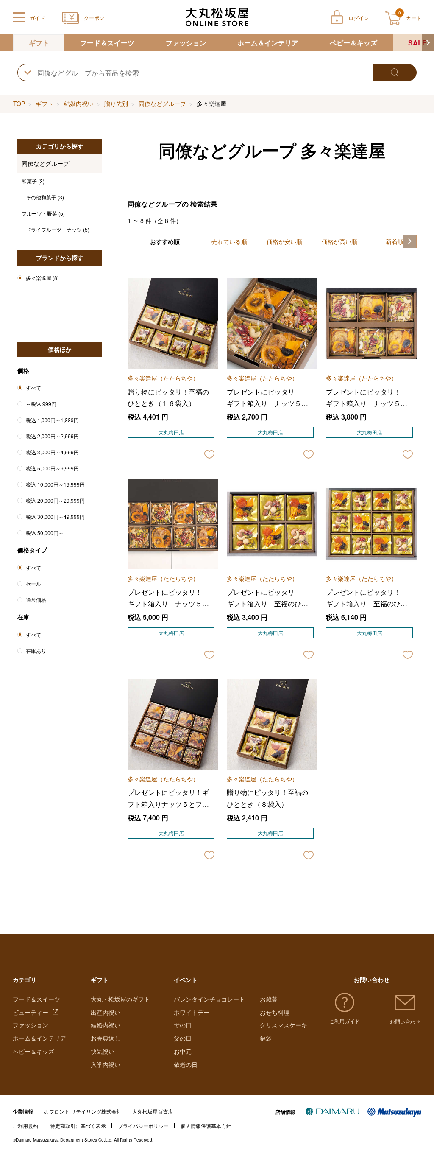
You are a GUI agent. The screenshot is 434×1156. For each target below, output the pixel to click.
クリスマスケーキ (283, 1025)
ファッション (186, 43)
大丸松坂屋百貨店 (152, 1111)
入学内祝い (105, 1064)
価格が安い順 (284, 241)
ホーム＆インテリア (267, 43)
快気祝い (102, 1051)
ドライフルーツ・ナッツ (57, 229)
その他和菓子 (45, 197)
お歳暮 (269, 999)
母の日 (183, 1025)
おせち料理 (274, 1012)
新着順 (394, 241)
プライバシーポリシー (143, 1125)
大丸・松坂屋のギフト (120, 999)
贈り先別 (116, 103)
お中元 (183, 1051)
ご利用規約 (25, 1125)
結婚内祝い (79, 103)
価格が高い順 (339, 241)
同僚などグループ (162, 103)
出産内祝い (105, 1012)
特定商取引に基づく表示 (78, 1125)
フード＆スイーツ (107, 43)
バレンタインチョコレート (209, 999)
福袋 (266, 1038)
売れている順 (229, 241)
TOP (19, 103)
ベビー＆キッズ (353, 43)
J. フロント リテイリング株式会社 (83, 1111)
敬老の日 (186, 1064)
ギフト (39, 43)
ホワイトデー (191, 1012)
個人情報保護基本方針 (206, 1125)
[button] (428, 42)
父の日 (183, 1038)
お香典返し (105, 1038)
